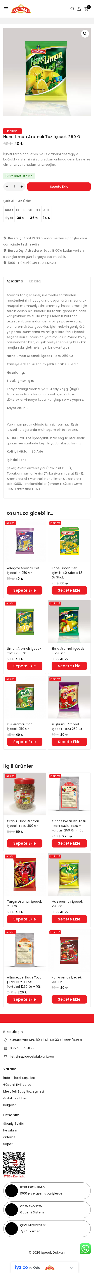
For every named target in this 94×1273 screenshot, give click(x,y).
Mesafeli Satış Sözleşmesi (23, 1091)
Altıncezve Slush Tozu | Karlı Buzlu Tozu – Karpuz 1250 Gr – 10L (69, 826)
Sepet (8, 1144)
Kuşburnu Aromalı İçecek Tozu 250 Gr (67, 726)
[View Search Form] (71, 9)
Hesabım (10, 1130)
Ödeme (9, 1137)
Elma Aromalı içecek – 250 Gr (68, 650)
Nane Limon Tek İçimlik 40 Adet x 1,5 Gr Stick (67, 573)
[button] (85, 34)
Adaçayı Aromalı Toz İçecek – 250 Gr (23, 570)
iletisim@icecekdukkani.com (32, 1056)
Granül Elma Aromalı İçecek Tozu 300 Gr (23, 823)
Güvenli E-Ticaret (17, 1084)
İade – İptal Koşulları (19, 1078)
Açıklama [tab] (15, 281)
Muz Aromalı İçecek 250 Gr (67, 903)
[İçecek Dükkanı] (21, 8)
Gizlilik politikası (15, 1098)
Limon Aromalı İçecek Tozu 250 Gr (24, 650)
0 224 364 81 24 (22, 1048)
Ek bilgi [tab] (35, 281)
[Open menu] (6, 8)
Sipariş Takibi (13, 1123)
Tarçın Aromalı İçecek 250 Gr (24, 903)
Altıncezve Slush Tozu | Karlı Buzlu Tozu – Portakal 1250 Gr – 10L (24, 982)
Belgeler (9, 1105)
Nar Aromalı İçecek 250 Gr (67, 979)
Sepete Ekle (59, 186)
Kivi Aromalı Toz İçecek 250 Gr (19, 726)
